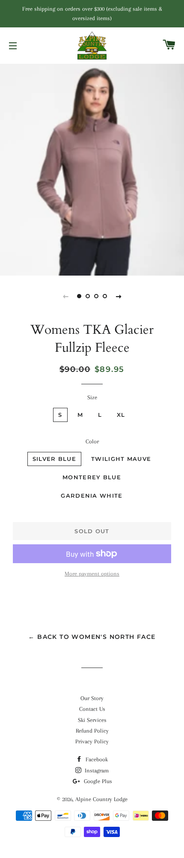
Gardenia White (91, 495)
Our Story (92, 698)
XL (121, 414)
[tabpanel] (92, 169)
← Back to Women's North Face (91, 637)
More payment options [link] (92, 573)
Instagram (96, 770)
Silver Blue (54, 458)
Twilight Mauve (121, 458)
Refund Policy (92, 730)
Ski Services (92, 720)
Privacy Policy (92, 741)
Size (92, 397)
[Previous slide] (65, 296)
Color (92, 441)
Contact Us (92, 709)
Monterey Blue (91, 477)
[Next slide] (118, 296)
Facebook (96, 759)
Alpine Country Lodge (101, 799)
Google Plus (97, 781)
